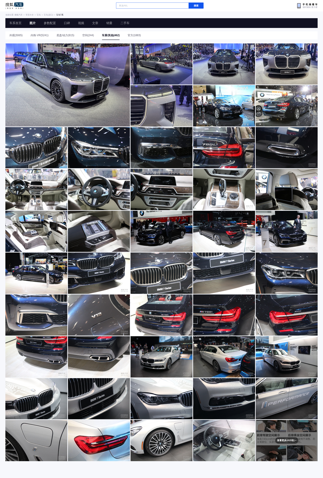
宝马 (39, 15)
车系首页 (15, 23)
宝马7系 (59, 15)
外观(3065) (16, 35)
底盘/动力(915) (65, 35)
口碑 (67, 23)
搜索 (196, 5)
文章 (95, 23)
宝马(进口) (48, 15)
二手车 (125, 23)
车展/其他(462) (111, 35)
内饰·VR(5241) (39, 35)
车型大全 (30, 15)
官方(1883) (134, 35)
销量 (109, 23)
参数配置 (50, 23)
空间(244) (88, 35)
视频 (81, 23)
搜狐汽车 (14, 5)
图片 (33, 23)
